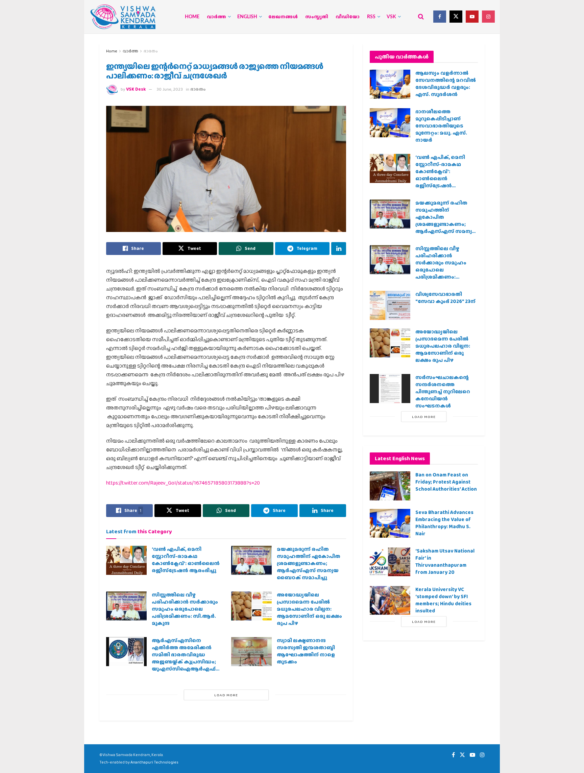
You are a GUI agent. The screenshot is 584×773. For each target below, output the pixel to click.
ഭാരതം (151, 51)
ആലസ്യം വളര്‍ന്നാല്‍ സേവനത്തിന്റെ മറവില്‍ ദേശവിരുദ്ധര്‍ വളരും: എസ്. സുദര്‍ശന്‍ (445, 83)
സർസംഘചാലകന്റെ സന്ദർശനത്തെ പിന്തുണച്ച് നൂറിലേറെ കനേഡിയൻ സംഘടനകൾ (442, 391)
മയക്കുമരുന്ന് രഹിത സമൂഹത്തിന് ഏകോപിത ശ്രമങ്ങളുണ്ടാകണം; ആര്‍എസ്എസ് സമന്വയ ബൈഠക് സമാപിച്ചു (308, 563)
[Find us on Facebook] (439, 16)
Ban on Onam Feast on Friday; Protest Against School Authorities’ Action (446, 482)
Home (192, 17)
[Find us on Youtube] (472, 16)
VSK (391, 17)
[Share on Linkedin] (338, 248)
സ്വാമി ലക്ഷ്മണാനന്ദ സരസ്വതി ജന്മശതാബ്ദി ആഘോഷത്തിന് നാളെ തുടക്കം (306, 651)
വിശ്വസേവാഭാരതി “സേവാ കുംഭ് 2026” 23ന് (445, 297)
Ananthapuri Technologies (154, 762)
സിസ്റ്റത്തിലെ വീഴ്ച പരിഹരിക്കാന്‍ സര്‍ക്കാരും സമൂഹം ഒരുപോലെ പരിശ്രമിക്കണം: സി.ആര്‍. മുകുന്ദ (185, 609)
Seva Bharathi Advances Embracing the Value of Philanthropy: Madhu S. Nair (444, 523)
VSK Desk (136, 89)
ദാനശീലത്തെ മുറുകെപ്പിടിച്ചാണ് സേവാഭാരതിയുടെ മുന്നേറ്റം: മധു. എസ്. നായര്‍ (441, 126)
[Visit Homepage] (123, 16)
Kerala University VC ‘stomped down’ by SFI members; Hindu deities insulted (443, 600)
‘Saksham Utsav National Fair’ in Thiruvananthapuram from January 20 (444, 561)
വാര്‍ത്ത (216, 17)
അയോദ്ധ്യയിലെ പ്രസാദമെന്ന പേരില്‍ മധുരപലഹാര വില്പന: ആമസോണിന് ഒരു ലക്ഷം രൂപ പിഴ (309, 609)
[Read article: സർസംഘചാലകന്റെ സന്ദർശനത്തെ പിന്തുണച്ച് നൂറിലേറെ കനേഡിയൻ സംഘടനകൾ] (390, 388)
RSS (371, 17)
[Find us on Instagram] (488, 16)
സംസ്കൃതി (316, 17)
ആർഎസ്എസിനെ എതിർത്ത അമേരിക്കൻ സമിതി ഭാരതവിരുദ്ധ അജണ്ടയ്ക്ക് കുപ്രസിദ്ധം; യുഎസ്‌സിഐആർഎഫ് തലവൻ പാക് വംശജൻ (184, 658)
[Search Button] (421, 17)
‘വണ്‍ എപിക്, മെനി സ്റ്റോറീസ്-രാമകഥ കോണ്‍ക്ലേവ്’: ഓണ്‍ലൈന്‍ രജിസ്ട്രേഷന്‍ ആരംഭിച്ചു (186, 559)
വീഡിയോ (348, 17)
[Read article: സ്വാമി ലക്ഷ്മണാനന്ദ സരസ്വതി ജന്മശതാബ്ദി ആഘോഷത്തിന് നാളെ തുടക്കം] (251, 651)
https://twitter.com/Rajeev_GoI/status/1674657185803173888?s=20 (183, 483)
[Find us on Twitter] (455, 16)
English (247, 17)
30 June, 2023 (169, 89)
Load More (226, 695)
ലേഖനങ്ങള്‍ (283, 17)
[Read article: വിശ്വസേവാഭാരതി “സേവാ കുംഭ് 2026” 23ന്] (390, 305)
